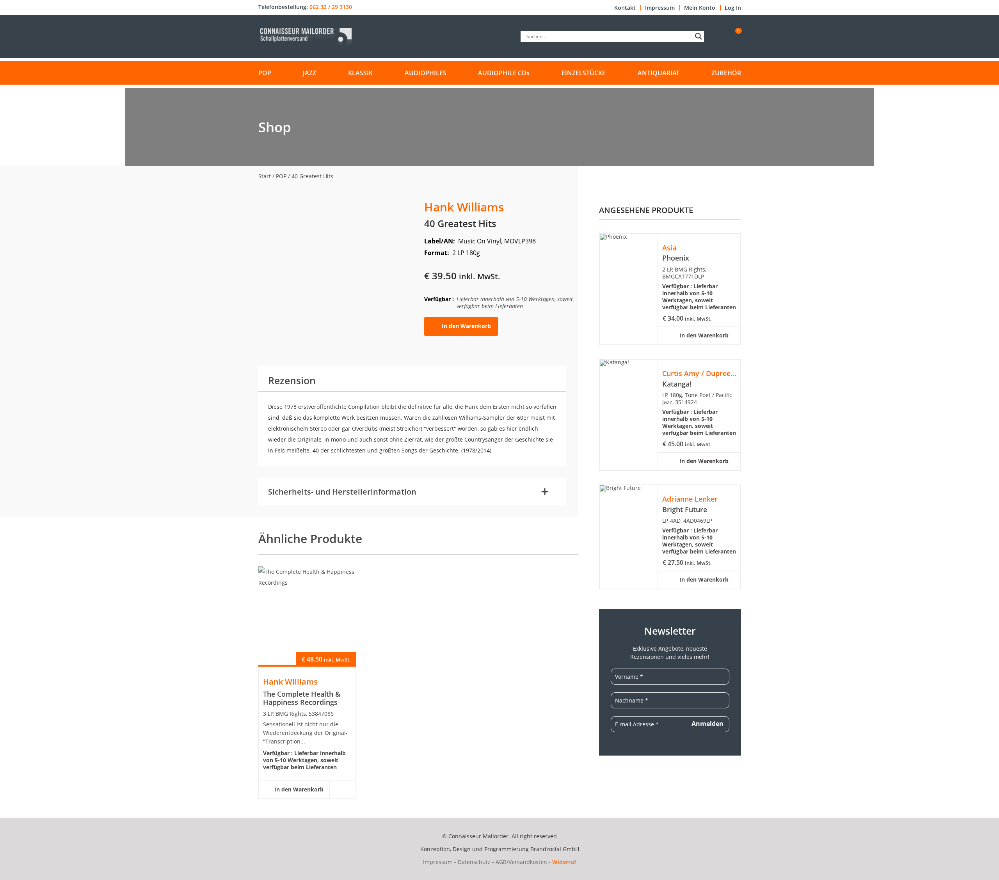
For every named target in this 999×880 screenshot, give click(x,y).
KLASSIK (360, 73)
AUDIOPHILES (425, 73)
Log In (733, 8)
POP (264, 73)
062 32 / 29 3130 (330, 7)
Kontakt (625, 8)
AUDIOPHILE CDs (504, 73)
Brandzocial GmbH (554, 849)
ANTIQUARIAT (658, 73)
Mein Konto (699, 8)
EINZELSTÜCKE (584, 73)
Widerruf (564, 862)
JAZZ (309, 73)
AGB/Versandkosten (521, 862)
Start (264, 176)
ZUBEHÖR (726, 73)
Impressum (660, 8)
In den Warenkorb (466, 326)
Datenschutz (474, 862)
